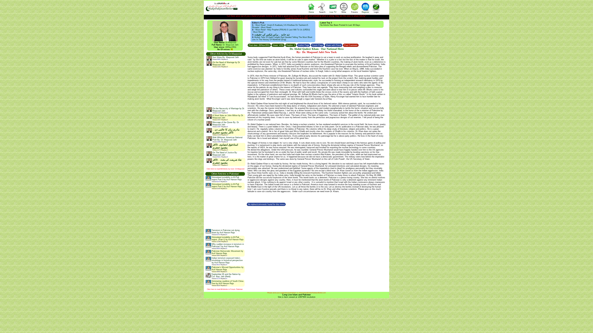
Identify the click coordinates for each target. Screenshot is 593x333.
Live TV (333, 12)
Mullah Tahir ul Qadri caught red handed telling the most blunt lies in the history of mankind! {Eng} (282, 38)
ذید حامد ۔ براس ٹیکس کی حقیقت (272, 34)
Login (376, 12)
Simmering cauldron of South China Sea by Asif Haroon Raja (227, 282)
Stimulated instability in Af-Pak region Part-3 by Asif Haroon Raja (227, 178)
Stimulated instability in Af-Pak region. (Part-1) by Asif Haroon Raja (227, 238)
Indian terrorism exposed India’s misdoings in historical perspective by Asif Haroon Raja (227, 260)
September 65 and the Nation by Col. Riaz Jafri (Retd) (226, 275)
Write (343, 12)
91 (232, 49)
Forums (354, 12)
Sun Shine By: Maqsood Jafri (225, 57)
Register (365, 12)
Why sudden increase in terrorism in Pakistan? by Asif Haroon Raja (228, 245)
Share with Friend (333, 45)
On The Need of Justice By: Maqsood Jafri (225, 153)
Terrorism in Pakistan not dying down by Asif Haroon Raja (226, 231)
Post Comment (350, 45)
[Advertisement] (225, 87)
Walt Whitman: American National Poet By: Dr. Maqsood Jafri (227, 138)
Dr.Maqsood (230, 42)
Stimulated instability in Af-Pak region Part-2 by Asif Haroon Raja (227, 185)
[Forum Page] (324, 45)
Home (311, 12)
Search (322, 12)
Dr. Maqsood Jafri (230, 45)
